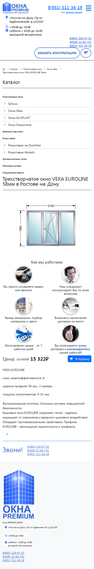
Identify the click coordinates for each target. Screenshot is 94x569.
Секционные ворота (13, 172)
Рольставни (9, 138)
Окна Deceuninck (19, 125)
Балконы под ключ (13, 131)
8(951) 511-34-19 (65, 7)
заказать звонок (74, 12)
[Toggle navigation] (88, 8)
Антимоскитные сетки (14, 158)
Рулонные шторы (12, 165)
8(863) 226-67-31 (80, 38)
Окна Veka (15, 111)
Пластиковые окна (13, 96)
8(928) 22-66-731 (80, 42)
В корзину (82, 359)
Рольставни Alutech (21, 152)
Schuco (12, 104)
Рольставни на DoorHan (24, 145)
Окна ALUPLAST (18, 118)
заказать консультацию (57, 53)
